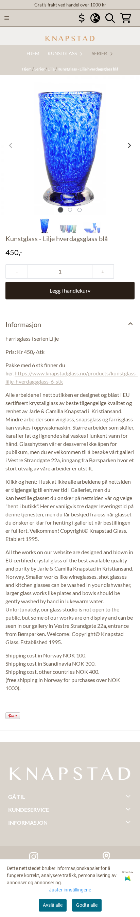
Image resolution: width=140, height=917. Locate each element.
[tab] (61, 210)
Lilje (51, 69)
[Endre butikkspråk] (95, 18)
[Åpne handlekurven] (126, 18)
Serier (40, 69)
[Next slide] (129, 145)
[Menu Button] (7, 18)
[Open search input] (110, 18)
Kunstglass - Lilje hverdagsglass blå (87, 69)
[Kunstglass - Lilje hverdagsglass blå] (70, 145)
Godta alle (87, 905)
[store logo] (70, 38)
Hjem (27, 69)
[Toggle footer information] (129, 796)
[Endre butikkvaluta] (82, 18)
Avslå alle (53, 905)
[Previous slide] (10, 145)
